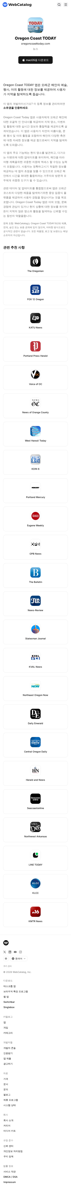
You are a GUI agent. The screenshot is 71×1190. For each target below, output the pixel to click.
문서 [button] (5, 1084)
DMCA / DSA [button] (10, 1176)
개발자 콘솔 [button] (9, 1048)
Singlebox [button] (9, 1007)
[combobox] (18, 958)
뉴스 (35, 48)
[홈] (17, 4)
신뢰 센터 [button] (8, 1145)
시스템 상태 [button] (9, 1105)
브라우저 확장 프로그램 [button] (15, 991)
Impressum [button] (9, 1182)
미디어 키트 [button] (9, 1130)
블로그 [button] (6, 1094)
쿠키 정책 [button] (8, 1156)
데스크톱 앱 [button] (9, 986)
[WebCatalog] (6, 942)
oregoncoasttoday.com (35, 43)
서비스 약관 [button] (9, 1171)
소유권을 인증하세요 (15, 107)
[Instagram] (20, 952)
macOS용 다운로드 (37, 60)
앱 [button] (4, 1022)
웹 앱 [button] (6, 996)
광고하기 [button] (8, 1063)
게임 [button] (5, 1027)
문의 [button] (5, 1089)
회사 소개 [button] (8, 1120)
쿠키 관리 (7, 966)
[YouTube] (15, 952)
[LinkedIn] (10, 952)
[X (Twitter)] (4, 952)
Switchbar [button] (9, 1001)
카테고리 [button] (8, 1032)
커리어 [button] (6, 1125)
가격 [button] (5, 1078)
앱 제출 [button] (7, 1058)
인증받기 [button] (8, 1053)
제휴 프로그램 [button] (10, 1099)
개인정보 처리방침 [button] (13, 1151)
